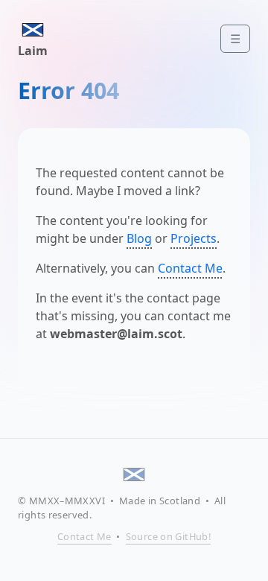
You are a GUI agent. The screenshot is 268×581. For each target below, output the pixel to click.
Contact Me (190, 268)
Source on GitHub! (168, 536)
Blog (139, 238)
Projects (193, 238)
